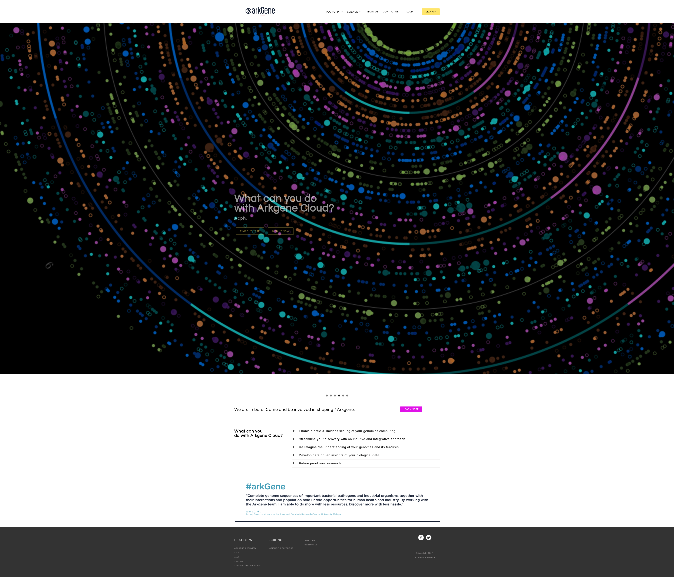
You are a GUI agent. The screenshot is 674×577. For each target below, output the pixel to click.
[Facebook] (421, 537)
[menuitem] (336, 11)
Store (237, 552)
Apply (237, 557)
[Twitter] (428, 537)
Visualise (238, 561)
